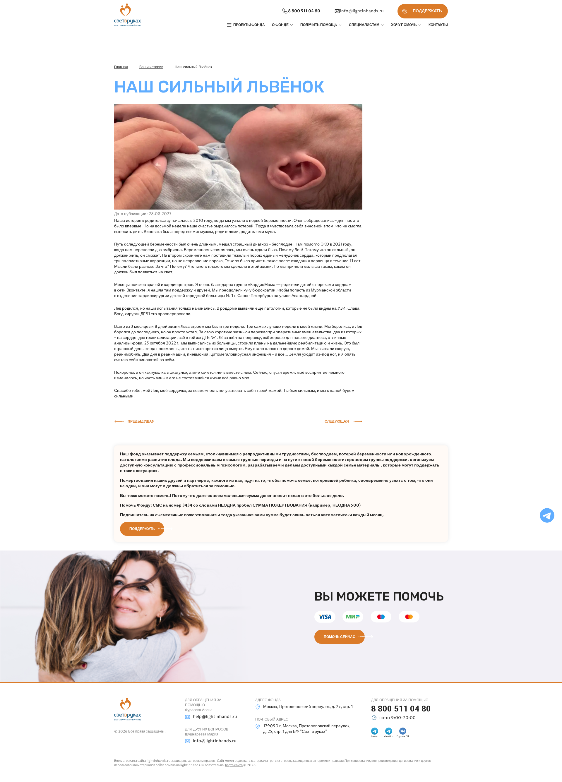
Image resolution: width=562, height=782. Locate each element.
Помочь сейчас (339, 636)
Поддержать (142, 529)
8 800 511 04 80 (304, 11)
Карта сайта (234, 765)
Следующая (337, 421)
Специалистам (364, 25)
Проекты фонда (249, 25)
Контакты (438, 25)
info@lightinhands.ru (361, 11)
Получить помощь (318, 25)
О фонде (280, 25)
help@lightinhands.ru (215, 716)
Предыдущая (141, 421)
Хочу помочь (404, 25)
